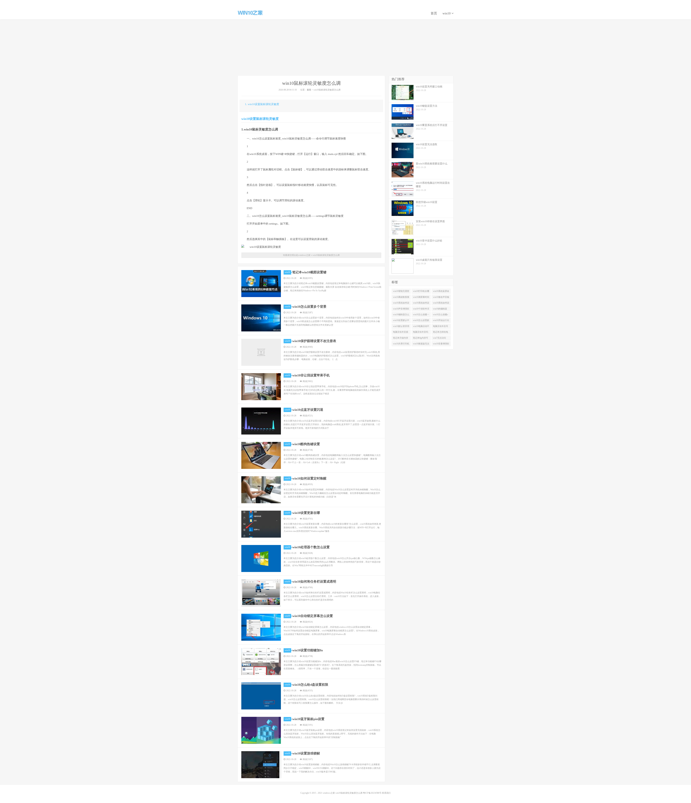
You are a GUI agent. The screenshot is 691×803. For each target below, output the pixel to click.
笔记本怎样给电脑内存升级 (440, 333)
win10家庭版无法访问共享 (421, 344)
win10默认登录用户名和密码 (401, 327)
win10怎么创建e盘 (440, 315)
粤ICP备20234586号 (372, 793)
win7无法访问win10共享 (439, 339)
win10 (446, 13)
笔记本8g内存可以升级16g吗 (420, 339)
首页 (434, 13)
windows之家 (250, 13)
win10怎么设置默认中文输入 (421, 321)
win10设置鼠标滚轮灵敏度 (260, 119)
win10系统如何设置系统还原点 (441, 304)
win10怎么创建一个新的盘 (421, 315)
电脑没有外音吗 (420, 332)
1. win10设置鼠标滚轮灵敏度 (262, 104)
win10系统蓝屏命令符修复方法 (441, 292)
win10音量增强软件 (441, 344)
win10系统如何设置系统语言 (421, 304)
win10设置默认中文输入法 (401, 321)
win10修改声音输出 (441, 298)
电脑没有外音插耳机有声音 (400, 333)
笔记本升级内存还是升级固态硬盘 (400, 339)
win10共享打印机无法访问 (401, 344)
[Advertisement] (345, 47)
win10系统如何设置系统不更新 (401, 304)
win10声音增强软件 (401, 309)
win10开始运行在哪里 (441, 321)
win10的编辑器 (440, 308)
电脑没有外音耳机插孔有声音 (440, 327)
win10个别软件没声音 (421, 309)
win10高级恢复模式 (401, 298)
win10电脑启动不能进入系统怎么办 (421, 327)
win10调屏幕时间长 (421, 298)
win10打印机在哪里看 (421, 292)
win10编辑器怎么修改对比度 (401, 315)
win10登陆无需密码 (401, 292)
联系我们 (386, 793)
